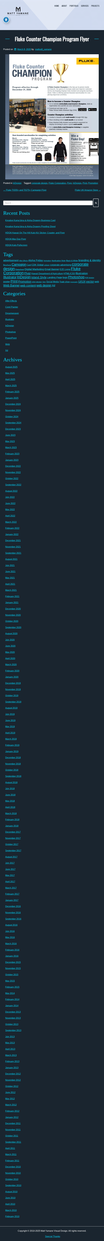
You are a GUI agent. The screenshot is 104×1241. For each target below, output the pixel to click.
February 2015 (12, 987)
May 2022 (10, 509)
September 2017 (13, 850)
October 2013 (11, 1024)
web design (43, 285)
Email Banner (52, 269)
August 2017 (11, 857)
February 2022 (12, 528)
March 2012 (11, 1105)
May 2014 (10, 993)
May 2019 (10, 726)
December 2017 (13, 832)
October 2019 (11, 695)
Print (85, 183)
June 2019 (10, 720)
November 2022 (13, 472)
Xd (53, 285)
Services (85, 5)
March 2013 (11, 1055)
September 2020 (13, 627)
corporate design (39, 183)
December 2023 (13, 429)
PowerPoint (11, 338)
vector (90, 281)
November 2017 (13, 838)
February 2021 (12, 596)
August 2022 (11, 491)
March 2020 (11, 664)
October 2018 (11, 770)
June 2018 (10, 795)
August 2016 (11, 925)
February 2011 (12, 1161)
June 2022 (10, 503)
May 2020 (10, 652)
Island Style (38, 277)
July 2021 (10, 565)
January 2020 (11, 677)
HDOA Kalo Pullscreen (16, 245)
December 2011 (13, 1123)
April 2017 (10, 881)
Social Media (52, 281)
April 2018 (10, 807)
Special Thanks (52, 1236)
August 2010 (11, 1192)
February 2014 (12, 999)
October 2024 (11, 416)
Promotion (93, 183)
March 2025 (11, 385)
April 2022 (10, 516)
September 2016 (13, 919)
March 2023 (11, 447)
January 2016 (11, 956)
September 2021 (13, 553)
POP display (89, 278)
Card (29, 265)
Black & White (72, 260)
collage (46, 265)
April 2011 (10, 1148)
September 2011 (13, 1142)
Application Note (59, 260)
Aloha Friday (35, 260)
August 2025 (11, 367)
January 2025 (11, 398)
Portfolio (74, 5)
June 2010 (10, 1198)
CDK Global (37, 265)
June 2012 (10, 1092)
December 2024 (13, 404)
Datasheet (19, 269)
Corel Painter (11, 307)
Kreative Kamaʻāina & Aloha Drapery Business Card (30, 220)
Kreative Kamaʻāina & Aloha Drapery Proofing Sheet (30, 226)
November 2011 (13, 1130)
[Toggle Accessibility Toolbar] (6, 19)
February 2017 (12, 894)
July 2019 (10, 714)
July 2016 (10, 931)
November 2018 (13, 764)
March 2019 (11, 739)
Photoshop (76, 277)
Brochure (7, 265)
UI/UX (81, 281)
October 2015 (11, 974)
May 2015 (10, 981)
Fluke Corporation (57, 183)
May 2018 (10, 801)
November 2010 (13, 1173)
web (97, 281)
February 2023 (12, 454)
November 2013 (13, 1018)
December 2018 (13, 757)
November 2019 (13, 689)
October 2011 (11, 1136)
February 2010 (12, 1216)
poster (6, 281)
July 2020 (10, 640)
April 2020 (10, 658)
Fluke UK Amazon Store (88, 190)
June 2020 (10, 646)
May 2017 (10, 875)
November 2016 (13, 912)
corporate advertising (60, 265)
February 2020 (12, 671)
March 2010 (11, 1210)
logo (65, 277)
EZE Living (65, 269)
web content (28, 285)
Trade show (64, 282)
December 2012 (13, 1074)
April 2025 (10, 379)
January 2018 (11, 826)
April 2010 (10, 1204)
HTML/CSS (69, 273)
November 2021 (13, 547)
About (64, 5)
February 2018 (12, 819)
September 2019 (13, 702)
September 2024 (13, 423)
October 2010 (11, 1179)
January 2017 (11, 900)
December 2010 (13, 1167)
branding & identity (89, 260)
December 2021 (13, 540)
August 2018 (11, 782)
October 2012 (11, 1086)
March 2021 (11, 590)
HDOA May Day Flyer (15, 239)
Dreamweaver (12, 313)
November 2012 (13, 1080)
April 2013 (10, 1049)
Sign (44, 282)
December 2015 (13, 962)
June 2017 (10, 869)
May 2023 (10, 441)
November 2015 (13, 968)
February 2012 (12, 1111)
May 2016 (10, 937)
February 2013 (12, 1061)
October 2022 (11, 478)
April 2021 (10, 584)
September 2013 (13, 1030)
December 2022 (13, 466)
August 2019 (11, 708)
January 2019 (11, 751)
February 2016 (12, 950)
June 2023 (10, 435)
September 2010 (13, 1185)
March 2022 (11, 522)
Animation (47, 261)
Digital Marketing (34, 269)
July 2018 (10, 788)
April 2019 (10, 733)
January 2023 (11, 460)
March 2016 (11, 943)
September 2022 (13, 485)
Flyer (69, 183)
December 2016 (13, 906)
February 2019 (12, 745)
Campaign (19, 264)
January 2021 (11, 602)
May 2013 (10, 1043)
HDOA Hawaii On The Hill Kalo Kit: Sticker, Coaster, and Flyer (35, 233)
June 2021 (10, 571)
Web (7, 344)
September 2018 (13, 776)
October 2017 (11, 844)
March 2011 (11, 1154)
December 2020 (13, 609)
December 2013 (13, 1012)
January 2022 (11, 534)
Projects (95, 5)
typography (74, 282)
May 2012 (10, 1099)
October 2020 (11, 621)
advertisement (11, 260)
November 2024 (13, 410)
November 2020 (13, 615)
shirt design (37, 282)
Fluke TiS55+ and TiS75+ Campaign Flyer (24, 190)
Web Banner (11, 285)
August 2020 (11, 633)
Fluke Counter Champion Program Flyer (52, 39)
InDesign (17, 183)
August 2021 (11, 559)
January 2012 (11, 1117)
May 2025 (10, 373)
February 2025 (12, 392)
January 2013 (11, 1068)
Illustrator (10, 277)
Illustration (81, 273)
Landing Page (54, 277)
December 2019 (13, 683)
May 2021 (10, 578)
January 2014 (11, 1005)
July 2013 (10, 1037)
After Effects (23, 261)
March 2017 (11, 888)
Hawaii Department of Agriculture (47, 273)
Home (56, 5)
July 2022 (10, 497)
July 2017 (10, 863)
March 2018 (11, 813)
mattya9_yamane (43, 49)
